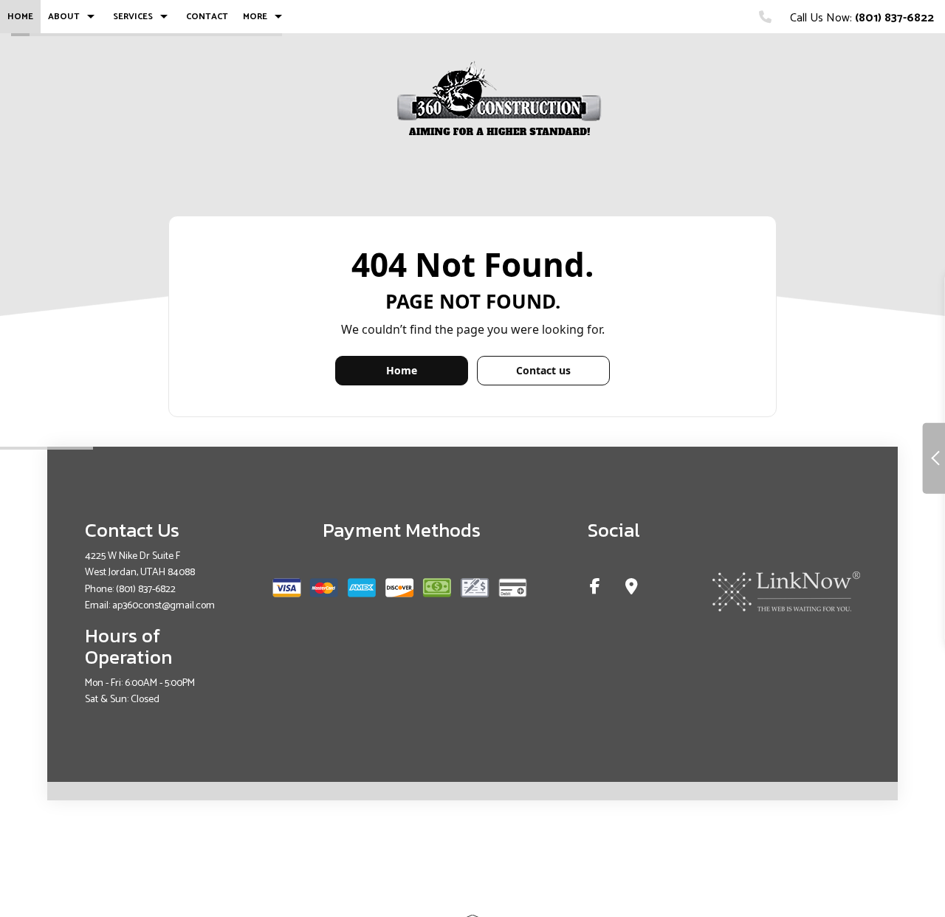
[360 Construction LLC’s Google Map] (631, 589)
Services (133, 17)
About (64, 17)
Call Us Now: (860, 18)
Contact (207, 17)
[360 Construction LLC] (499, 101)
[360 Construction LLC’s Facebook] (595, 589)
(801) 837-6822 (146, 589)
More (255, 17)
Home (20, 17)
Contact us (543, 370)
